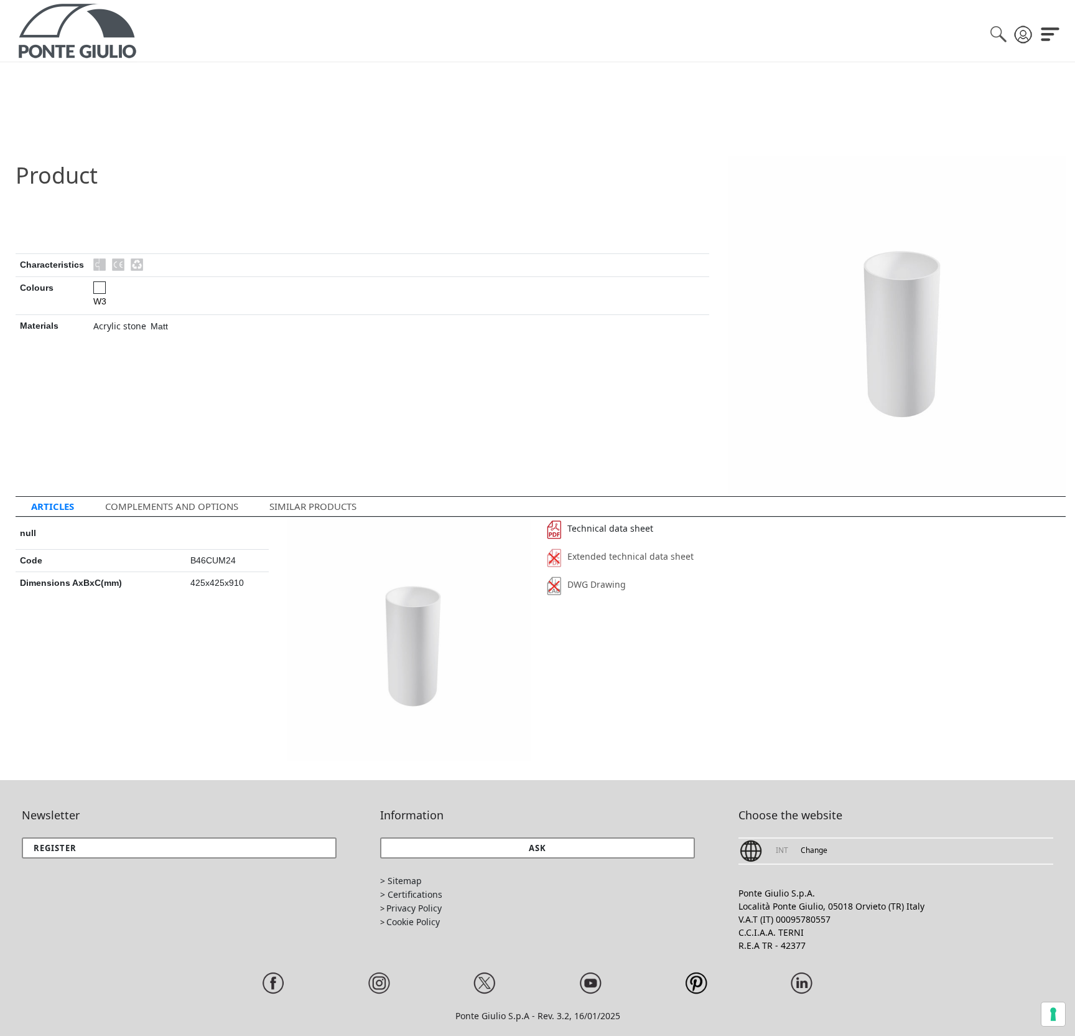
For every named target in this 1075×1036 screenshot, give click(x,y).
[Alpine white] (99, 287)
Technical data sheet (610, 528)
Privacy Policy (414, 908)
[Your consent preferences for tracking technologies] (1053, 1014)
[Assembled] (99, 264)
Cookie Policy (413, 922)
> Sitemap (401, 881)
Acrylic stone (119, 326)
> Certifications (411, 894)
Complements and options (171, 506)
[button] (538, 848)
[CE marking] (118, 264)
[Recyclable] (137, 264)
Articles (52, 506)
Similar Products (312, 506)
